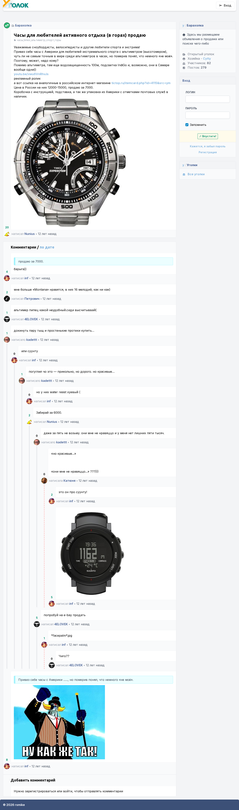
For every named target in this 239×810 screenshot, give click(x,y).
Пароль (191, 108)
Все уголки (196, 174)
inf (26, 278)
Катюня (69, 480)
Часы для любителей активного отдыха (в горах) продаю (80, 35)
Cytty (207, 58)
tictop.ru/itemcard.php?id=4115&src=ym (140, 83)
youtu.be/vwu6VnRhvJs (31, 74)
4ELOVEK (31, 319)
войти (67, 791)
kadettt (31, 340)
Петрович (31, 299)
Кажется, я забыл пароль (207, 146)
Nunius (29, 234)
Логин (190, 92)
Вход (227, 5)
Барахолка (23, 25)
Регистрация (208, 152)
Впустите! (209, 136)
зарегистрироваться (40, 791)
